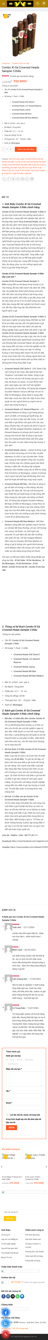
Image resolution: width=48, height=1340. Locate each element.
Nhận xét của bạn (14, 1069)
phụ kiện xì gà (15, 167)
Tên (8, 1091)
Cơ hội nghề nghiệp (8, 1244)
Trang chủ (6, 63)
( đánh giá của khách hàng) (22, 76)
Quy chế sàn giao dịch (9, 1248)
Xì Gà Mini (19, 759)
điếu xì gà (32, 165)
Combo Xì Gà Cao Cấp (20, 63)
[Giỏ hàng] (44, 4)
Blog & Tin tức (6, 1257)
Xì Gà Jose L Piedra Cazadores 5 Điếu (32, 1178)
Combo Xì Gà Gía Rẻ (18, 567)
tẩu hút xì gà (27, 167)
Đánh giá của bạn (13, 1056)
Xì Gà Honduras (33, 560)
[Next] (46, 1172)
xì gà (17, 170)
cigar (22, 159)
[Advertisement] (24, 598)
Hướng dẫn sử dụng (32, 1261)
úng (14, 1239)
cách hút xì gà (14, 159)
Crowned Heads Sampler (18, 165)
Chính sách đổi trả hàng (34, 1256)
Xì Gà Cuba (20, 560)
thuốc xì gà (37, 167)
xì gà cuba (35, 170)
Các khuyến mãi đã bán (9, 1253)
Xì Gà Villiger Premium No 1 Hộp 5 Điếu (12, 1178)
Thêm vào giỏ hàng (25, 149)
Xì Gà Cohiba (25, 170)
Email (9, 1103)
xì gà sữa (27, 173)
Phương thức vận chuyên (34, 1252)
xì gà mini (8, 173)
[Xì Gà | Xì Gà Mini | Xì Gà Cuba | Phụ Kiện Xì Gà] (20, 4)
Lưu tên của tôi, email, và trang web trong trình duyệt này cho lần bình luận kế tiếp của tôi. (23, 1119)
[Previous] (2, 1172)
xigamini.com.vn (30, 1337)
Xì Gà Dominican (23, 563)
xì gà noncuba (18, 173)
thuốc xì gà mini (8, 170)
